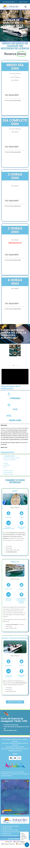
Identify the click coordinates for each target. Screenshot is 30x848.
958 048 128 (13, 749)
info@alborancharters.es (15, 750)
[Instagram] (19, 758)
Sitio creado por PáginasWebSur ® (15, 838)
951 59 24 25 (25, 749)
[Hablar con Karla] (27, 845)
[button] (25, 6)
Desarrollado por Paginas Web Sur (15, 747)
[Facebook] (11, 758)
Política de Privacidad (15, 743)
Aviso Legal (5, 743)
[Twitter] (15, 758)
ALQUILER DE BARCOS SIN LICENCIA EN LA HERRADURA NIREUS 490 (13, 26)
